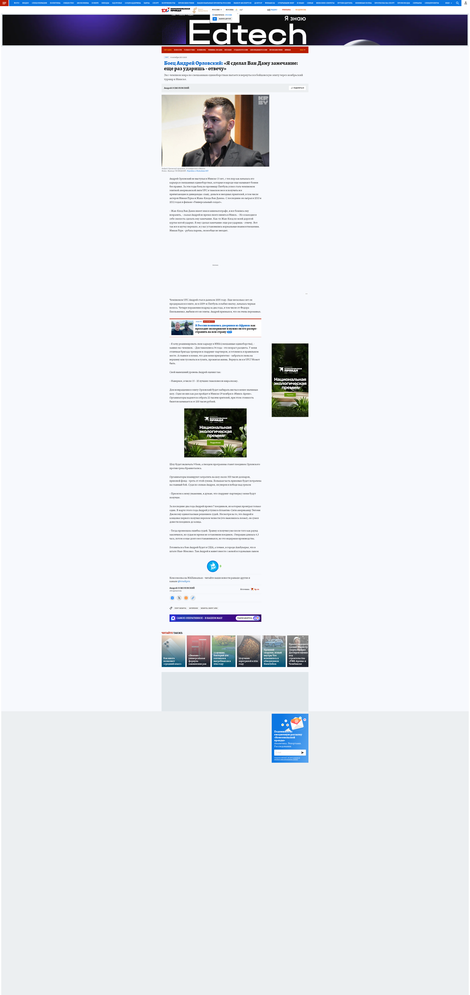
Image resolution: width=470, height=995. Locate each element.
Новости (178, 50)
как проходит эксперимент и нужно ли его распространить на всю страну (226, 329)
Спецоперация (39, 3)
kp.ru (256, 589)
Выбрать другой (225, 19)
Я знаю (300, 3)
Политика (55, 3)
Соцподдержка (133, 3)
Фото (16, 3)
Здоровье (117, 3)
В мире (95, 3)
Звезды (105, 3)
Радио (274, 10)
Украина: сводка (215, 50)
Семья (310, 3)
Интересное (193, 608)
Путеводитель (344, 3)
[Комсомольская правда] (176, 9)
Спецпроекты (432, 3)
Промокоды (403, 3)
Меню (4, 3)
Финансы (270, 3)
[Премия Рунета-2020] (199, 10)
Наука (147, 3)
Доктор (258, 3)
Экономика (83, 3)
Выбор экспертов (242, 3)
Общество (68, 3)
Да (215, 19)
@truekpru (184, 581)
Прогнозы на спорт (384, 3)
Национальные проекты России (214, 3)
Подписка (300, 9)
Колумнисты (168, 3)
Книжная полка (363, 3)
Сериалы (417, 3)
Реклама (286, 9)
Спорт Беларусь (180, 608)
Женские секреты (325, 3)
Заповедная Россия (258, 50)
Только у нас (189, 50)
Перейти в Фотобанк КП (197, 170)
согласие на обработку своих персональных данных (287, 758)
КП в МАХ (228, 50)
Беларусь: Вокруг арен (209, 608)
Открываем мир (286, 3)
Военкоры (201, 50)
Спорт (156, 3)
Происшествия (186, 3)
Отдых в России (241, 50)
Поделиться (299, 88)
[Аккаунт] (465, 3)
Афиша (288, 50)
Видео (25, 3)
